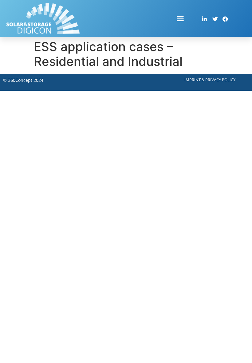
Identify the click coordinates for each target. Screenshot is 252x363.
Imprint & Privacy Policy (209, 79)
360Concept (20, 80)
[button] (180, 18)
